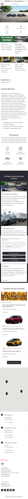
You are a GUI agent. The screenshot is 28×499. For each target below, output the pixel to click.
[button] (7, 394)
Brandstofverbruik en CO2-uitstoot (10, 472)
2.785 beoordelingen (18, 1)
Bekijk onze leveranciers (6, 249)
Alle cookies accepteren (14, 253)
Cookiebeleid (4, 468)
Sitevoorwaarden (5, 474)
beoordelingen (5, 82)
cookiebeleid (8, 246)
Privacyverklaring (5, 469)
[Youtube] (11, 490)
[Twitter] (13, 490)
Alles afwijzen (14, 256)
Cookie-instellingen (14, 260)
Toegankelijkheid (5, 476)
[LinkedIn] (8, 490)
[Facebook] (2, 490)
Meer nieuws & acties (14, 362)
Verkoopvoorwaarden (6, 471)
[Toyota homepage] (2, 4)
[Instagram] (5, 490)
